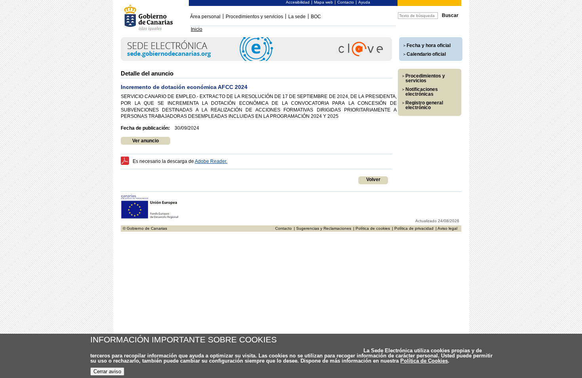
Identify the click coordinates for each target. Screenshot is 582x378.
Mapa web (323, 2)
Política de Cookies (424, 361)
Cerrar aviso (107, 371)
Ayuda (364, 2)
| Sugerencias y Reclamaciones (322, 228)
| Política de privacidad (413, 228)
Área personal (205, 16)
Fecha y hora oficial (429, 45)
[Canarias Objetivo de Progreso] (150, 217)
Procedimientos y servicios (254, 16)
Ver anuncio (145, 141)
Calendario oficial (426, 54)
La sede (297, 16)
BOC (316, 16)
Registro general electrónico (424, 105)
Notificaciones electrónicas (421, 91)
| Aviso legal (446, 228)
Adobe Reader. (211, 161)
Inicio (196, 29)
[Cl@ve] (256, 59)
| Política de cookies (371, 228)
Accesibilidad (298, 2)
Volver (373, 179)
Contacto (345, 2)
